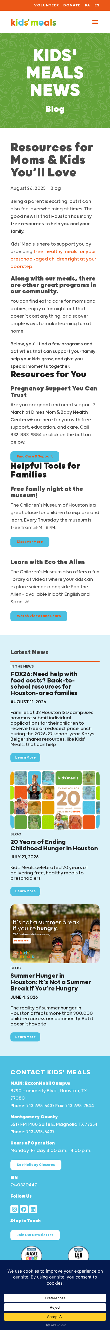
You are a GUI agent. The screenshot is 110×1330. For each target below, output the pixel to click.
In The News (22, 666)
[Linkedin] (33, 1209)
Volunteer (46, 5)
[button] (95, 21)
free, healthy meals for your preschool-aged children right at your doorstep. (53, 259)
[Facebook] (24, 1209)
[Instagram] (14, 1209)
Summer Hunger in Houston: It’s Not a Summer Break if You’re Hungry (50, 982)
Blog (55, 109)
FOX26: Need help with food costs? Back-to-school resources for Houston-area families (43, 683)
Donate (71, 5)
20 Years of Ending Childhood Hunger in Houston (54, 845)
